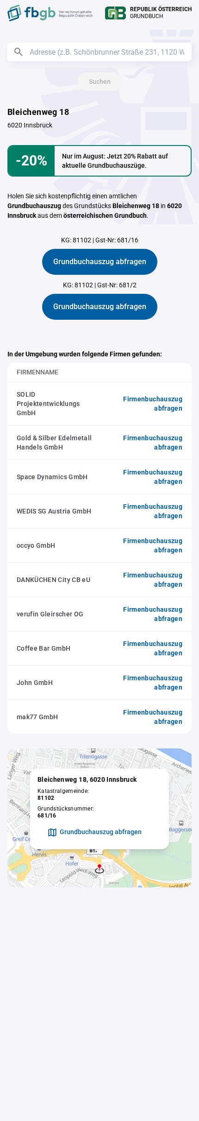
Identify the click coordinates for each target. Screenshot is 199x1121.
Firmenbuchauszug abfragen (152, 403)
